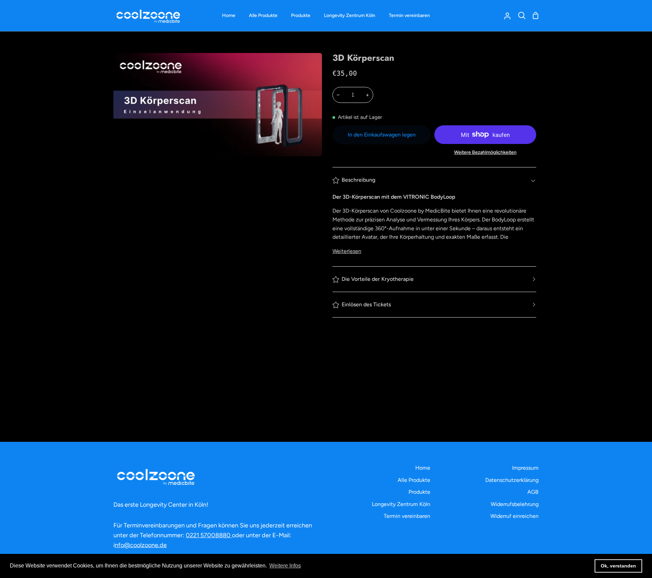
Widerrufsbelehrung (515, 504)
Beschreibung (358, 180)
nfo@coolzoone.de (141, 545)
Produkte (419, 492)
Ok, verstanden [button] (618, 565)
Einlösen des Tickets (366, 304)
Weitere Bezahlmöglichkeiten (485, 152)
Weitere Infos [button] (285, 565)
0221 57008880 (209, 535)
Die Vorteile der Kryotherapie (378, 279)
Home (422, 468)
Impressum (525, 468)
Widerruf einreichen (514, 516)
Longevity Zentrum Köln (401, 504)
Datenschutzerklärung (512, 480)
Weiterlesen (346, 251)
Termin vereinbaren (407, 516)
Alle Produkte (414, 480)
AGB (533, 492)
